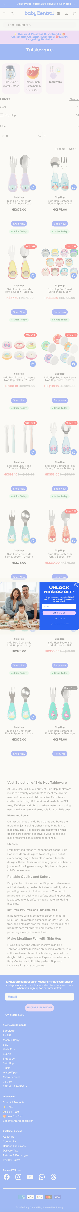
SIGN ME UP (59, 613)
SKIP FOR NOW (59, 619)
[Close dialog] (76, 585)
